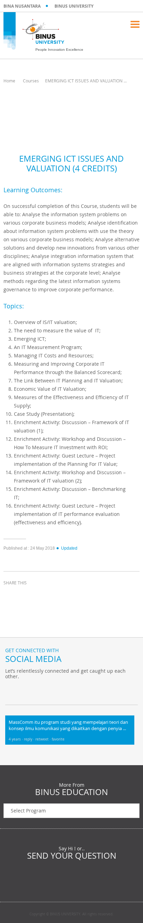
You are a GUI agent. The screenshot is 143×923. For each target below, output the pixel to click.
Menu (135, 24)
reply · (29, 739)
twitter (28, 595)
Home (9, 80)
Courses (31, 80)
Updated (69, 548)
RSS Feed (47, 691)
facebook (10, 595)
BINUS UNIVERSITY (73, 6)
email (62, 595)
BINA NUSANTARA (22, 6)
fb (12, 691)
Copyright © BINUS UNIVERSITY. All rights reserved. (71, 914)
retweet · (43, 739)
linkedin (45, 595)
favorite (58, 739)
